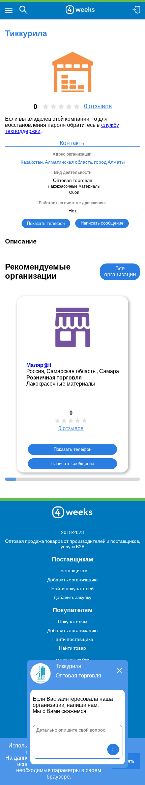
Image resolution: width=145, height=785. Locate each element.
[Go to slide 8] (89, 479)
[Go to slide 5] (55, 479)
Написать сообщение (72, 463)
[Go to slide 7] (78, 479)
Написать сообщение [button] (102, 223)
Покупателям (72, 621)
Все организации (120, 271)
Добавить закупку (72, 597)
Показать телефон (46, 223)
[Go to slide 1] (10, 479)
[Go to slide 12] (134, 479)
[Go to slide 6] (66, 479)
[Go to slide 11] (122, 479)
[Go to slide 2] (21, 479)
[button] (113, 749)
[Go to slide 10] (111, 479)
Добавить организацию (72, 579)
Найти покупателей (72, 588)
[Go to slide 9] (100, 479)
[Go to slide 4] (44, 479)
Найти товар (72, 648)
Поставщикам (72, 570)
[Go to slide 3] (33, 479)
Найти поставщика (72, 639)
